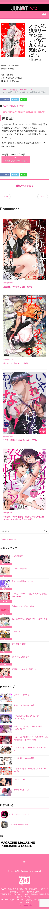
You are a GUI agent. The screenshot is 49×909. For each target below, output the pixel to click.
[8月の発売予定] (6, 559)
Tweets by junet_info (9, 539)
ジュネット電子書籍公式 (18, 824)
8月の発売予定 (17, 556)
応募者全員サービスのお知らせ (24, 606)
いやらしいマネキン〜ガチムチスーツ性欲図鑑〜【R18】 (29, 595)
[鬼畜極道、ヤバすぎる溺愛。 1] (6, 673)
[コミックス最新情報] (6, 572)
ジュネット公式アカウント (18, 814)
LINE (24, 99)
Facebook (5, 99)
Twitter (16, 99)
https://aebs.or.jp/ (25, 905)
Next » (42, 196)
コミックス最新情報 (19, 568)
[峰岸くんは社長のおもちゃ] (6, 585)
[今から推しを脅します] (6, 660)
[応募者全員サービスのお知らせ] (6, 610)
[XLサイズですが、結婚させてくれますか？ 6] (6, 622)
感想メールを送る (24, 185)
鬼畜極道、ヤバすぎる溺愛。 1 (24, 669)
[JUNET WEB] (24, 7)
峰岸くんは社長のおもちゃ (22, 581)
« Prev (5, 196)
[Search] (45, 530)
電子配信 (20, 106)
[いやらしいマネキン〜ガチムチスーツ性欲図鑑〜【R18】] (6, 597)
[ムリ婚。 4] (6, 635)
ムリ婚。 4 (16, 631)
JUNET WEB (20, 871)
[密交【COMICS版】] (6, 648)
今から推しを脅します (20, 656)
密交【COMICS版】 (19, 644)
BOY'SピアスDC (8, 106)
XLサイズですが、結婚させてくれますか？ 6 (29, 618)
